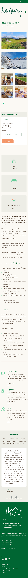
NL (21, 1)
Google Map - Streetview (12, 134)
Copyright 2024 (5, 570)
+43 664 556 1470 (7, 542)
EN (26, 1)
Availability (7, 141)
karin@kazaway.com (7, 544)
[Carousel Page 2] (14, 495)
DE (23, 1)
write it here (21, 443)
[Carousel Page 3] (16, 495)
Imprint (3, 572)
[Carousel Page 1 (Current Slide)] (12, 495)
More (8, 385)
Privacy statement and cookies (9, 568)
